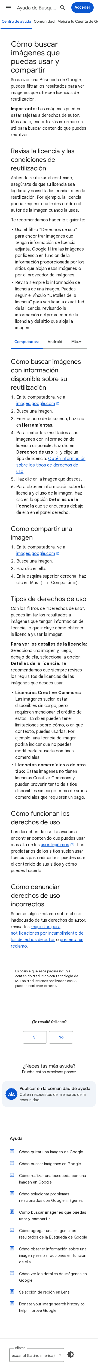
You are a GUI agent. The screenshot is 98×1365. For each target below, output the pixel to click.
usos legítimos (55, 845)
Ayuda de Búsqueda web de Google (37, 8)
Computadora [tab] (26, 341)
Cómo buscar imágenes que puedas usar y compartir (52, 1215)
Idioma (20, 1348)
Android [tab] (55, 341)
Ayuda (16, 1138)
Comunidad (44, 21)
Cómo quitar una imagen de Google (51, 1152)
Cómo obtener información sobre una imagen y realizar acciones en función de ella (53, 1255)
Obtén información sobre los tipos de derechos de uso (50, 465)
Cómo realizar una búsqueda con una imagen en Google (52, 1179)
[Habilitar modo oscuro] (70, 1354)
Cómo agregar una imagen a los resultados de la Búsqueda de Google (53, 1234)
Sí (34, 1037)
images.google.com (35, 403)
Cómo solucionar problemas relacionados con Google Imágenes (50, 1197)
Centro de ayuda (16, 21)
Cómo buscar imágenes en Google (50, 1163)
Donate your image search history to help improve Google (52, 1307)
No (61, 1037)
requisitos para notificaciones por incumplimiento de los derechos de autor (47, 933)
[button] (8, 7)
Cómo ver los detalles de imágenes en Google (53, 1277)
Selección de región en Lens (44, 1292)
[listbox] (75, 341)
